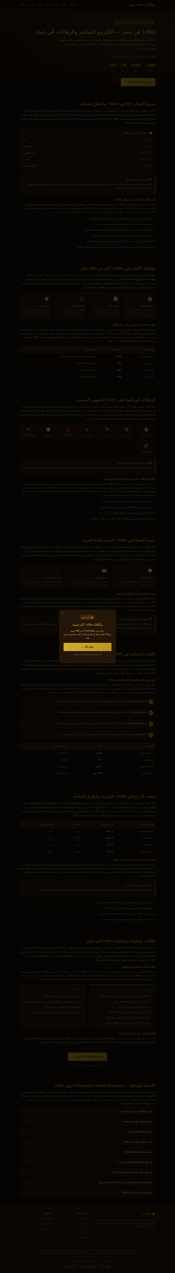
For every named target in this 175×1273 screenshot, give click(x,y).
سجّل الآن (89, 647)
